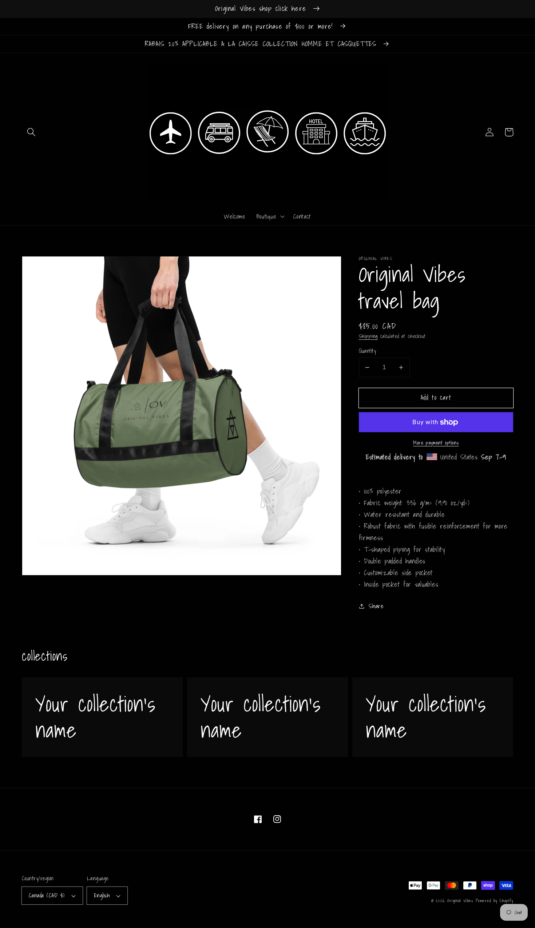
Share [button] (376, 606)
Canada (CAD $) (47, 895)
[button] (31, 132)
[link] (102, 717)
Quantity (367, 351)
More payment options (436, 442)
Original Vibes (460, 900)
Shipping (368, 336)
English (102, 895)
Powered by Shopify (494, 900)
